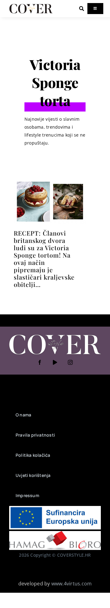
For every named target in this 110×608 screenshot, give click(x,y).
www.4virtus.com (71, 583)
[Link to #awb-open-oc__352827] (81, 8)
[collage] (50, 181)
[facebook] (40, 362)
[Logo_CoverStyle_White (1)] (55, 335)
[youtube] (55, 362)
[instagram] (70, 362)
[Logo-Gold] (31, 5)
